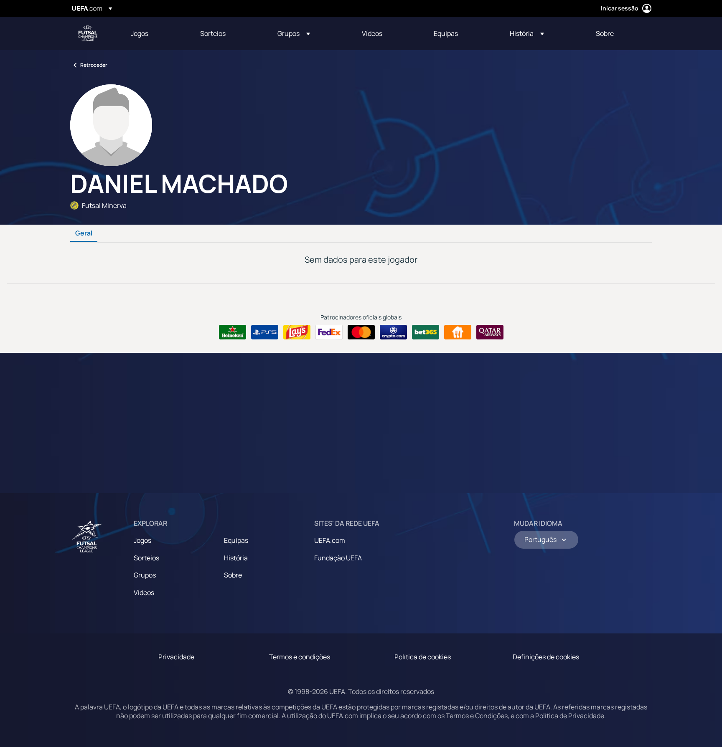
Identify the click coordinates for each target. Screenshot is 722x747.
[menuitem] (155, 33)
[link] (139, 33)
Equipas (236, 540)
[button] (293, 33)
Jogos (142, 540)
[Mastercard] (361, 332)
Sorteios (146, 557)
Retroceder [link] (93, 64)
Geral (83, 233)
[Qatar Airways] (489, 332)
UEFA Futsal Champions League (87, 33)
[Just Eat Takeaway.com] (457, 332)
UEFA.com (329, 540)
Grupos (145, 575)
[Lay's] (296, 332)
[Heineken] (232, 332)
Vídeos (144, 592)
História (236, 557)
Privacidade (176, 656)
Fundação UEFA (338, 557)
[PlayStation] (264, 332)
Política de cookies (422, 656)
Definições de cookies (546, 656)
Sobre (233, 575)
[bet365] (425, 332)
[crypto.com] (393, 332)
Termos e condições (299, 656)
